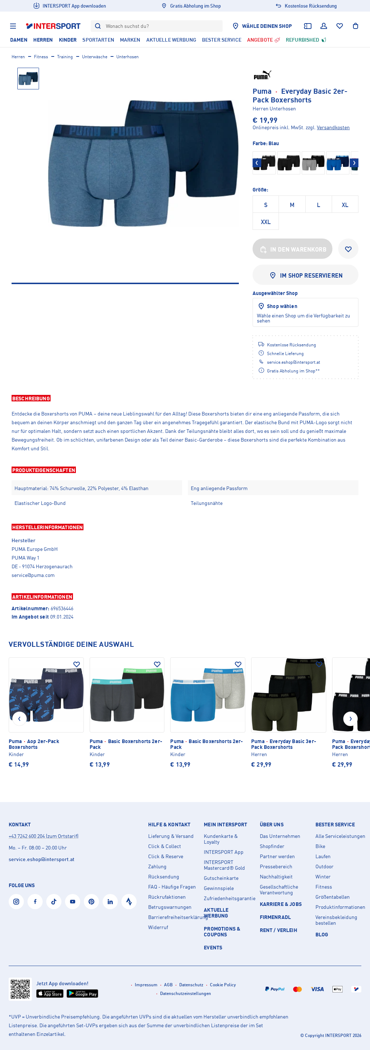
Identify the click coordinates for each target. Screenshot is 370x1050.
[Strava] (129, 901)
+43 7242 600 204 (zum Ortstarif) (43, 836)
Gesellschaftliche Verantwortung (279, 889)
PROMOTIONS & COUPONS (222, 931)
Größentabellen (332, 897)
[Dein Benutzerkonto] (323, 26)
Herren (18, 56)
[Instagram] (16, 901)
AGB (168, 984)
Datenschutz (191, 984)
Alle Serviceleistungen (340, 836)
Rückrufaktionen (167, 897)
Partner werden (277, 856)
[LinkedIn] (110, 901)
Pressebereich (276, 866)
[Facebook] (35, 901)
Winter (323, 877)
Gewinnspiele (219, 888)
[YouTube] (72, 901)
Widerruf (158, 927)
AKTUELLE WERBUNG (216, 913)
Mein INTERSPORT (225, 824)
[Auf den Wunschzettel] (76, 664)
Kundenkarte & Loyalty (221, 839)
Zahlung (157, 866)
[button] (185, 398)
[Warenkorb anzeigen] (355, 26)
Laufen (323, 856)
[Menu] (13, 26)
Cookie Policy (223, 984)
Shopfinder (272, 846)
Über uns (272, 824)
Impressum (146, 984)
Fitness (41, 56)
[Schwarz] (264, 162)
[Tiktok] (53, 901)
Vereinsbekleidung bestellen (336, 920)
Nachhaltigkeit (276, 877)
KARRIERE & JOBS (281, 904)
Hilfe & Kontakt (169, 824)
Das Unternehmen (280, 836)
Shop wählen (282, 306)
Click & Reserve (165, 856)
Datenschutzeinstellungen (185, 993)
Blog (321, 934)
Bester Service (335, 824)
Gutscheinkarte (221, 878)
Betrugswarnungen (170, 907)
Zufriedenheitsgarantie (229, 898)
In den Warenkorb (298, 249)
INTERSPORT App (224, 852)
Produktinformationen (340, 907)
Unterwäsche (94, 56)
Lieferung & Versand (171, 836)
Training (65, 56)
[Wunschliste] (339, 26)
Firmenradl (275, 917)
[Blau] (337, 162)
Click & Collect (164, 846)
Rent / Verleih (278, 930)
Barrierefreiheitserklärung (173, 917)
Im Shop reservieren (311, 275)
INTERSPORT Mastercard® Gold (224, 865)
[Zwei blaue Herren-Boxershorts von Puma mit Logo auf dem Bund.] (143, 163)
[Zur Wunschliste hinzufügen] (348, 249)
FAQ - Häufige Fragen (172, 887)
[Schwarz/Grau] (313, 162)
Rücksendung (163, 877)
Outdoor (324, 866)
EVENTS (213, 947)
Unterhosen (127, 56)
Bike (320, 846)
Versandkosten (333, 127)
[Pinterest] (91, 901)
